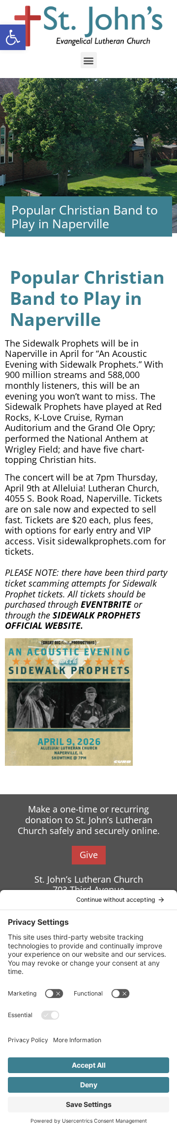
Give (89, 855)
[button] (89, 60)
